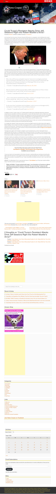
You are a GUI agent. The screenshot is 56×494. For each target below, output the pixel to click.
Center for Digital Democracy (11, 406)
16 (8, 447)
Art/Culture (7, 383)
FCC (6, 394)
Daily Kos (7, 412)
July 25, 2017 (30, 93)
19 (28, 447)
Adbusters (7, 402)
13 (34, 444)
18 (21, 447)
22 (47, 447)
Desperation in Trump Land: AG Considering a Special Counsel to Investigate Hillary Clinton (43, 190)
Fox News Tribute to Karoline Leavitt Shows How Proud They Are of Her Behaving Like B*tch (25, 294)
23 (8, 449)
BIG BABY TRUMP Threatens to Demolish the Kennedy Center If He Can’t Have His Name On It (26, 298)
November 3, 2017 (32, 101)
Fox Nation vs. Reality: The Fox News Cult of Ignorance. (28, 149)
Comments (29, 34)
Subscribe (9, 469)
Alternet (7, 403)
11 (21, 444)
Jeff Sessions (46, 223)
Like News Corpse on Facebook (14, 418)
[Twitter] (47, 1)
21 (40, 447)
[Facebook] (45, 1)
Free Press (7, 395)
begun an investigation (46, 127)
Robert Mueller (7, 224)
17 (15, 447)
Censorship (7, 386)
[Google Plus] (49, 1)
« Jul (6, 455)
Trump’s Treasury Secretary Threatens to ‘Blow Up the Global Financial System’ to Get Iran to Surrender (28, 300)
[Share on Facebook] (28, 67)
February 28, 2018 (31, 85)
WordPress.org (9, 482)
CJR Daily (7, 408)
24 (15, 449)
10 (15, 444)
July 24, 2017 (30, 109)
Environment (8, 393)
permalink (19, 224)
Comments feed (9, 481)
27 (34, 449)
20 (34, 447)
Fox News (41, 223)
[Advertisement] (28, 211)
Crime (6, 389)
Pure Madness (33, 160)
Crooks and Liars (8, 411)
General (17, 223)
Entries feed (8, 479)
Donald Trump (36, 223)
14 (40, 444)
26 (28, 449)
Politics (20, 223)
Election (7, 391)
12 (28, 444)
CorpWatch (7, 410)
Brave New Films (8, 404)
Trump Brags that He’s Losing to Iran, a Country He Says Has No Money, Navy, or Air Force (25, 302)
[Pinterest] (51, 1)
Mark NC (11, 34)
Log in (7, 478)
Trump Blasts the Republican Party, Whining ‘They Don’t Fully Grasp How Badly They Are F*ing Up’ (27, 296)
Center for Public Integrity (11, 407)
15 (47, 444)
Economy (7, 390)
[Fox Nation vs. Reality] (39, 17)
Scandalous (25, 223)
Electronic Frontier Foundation (11, 414)
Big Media (7, 385)
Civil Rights (7, 387)
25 (21, 449)
